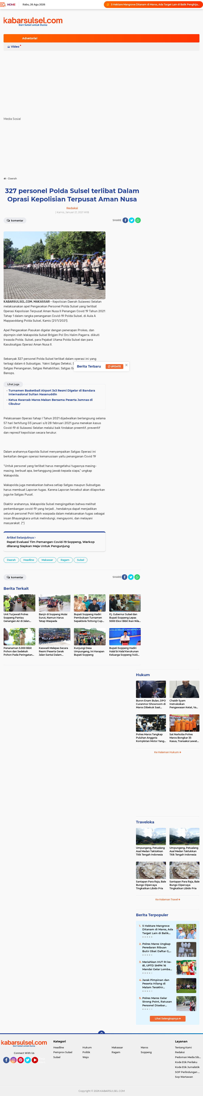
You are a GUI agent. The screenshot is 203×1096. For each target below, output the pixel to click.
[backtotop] (101, 1034)
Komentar (17, 220)
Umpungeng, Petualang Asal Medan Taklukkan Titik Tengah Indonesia (150, 851)
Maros (144, 1047)
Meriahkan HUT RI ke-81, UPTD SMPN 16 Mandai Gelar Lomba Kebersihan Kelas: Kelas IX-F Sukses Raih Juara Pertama (157, 965)
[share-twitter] (131, 220)
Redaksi (180, 1052)
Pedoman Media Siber (188, 1057)
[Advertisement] (101, 82)
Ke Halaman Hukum (166, 752)
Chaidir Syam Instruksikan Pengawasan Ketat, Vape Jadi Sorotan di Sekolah (184, 704)
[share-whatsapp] (138, 220)
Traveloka (145, 822)
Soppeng (146, 1052)
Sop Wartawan (184, 1076)
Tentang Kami (183, 1047)
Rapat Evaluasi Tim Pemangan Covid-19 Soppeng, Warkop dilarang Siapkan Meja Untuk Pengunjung (51, 544)
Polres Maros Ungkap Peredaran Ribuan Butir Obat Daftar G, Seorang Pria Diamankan (156, 947)
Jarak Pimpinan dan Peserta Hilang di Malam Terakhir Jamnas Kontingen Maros (155, 983)
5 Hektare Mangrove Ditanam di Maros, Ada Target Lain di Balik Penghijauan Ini (155, 4)
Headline (28, 559)
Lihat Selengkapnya (167, 1018)
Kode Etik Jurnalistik (187, 1067)
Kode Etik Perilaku (186, 1062)
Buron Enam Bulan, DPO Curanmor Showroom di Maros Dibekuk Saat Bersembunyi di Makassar (151, 704)
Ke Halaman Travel (166, 899)
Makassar (47, 559)
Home (11, 4)
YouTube (37, 1065)
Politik (86, 1052)
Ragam (65, 559)
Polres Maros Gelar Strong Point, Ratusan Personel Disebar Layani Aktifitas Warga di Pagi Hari (157, 1001)
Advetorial (29, 38)
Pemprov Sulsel (62, 1052)
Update (115, 366)
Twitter (29, 1065)
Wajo (85, 1057)
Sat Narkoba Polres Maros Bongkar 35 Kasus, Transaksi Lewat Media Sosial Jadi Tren (183, 738)
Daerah (11, 559)
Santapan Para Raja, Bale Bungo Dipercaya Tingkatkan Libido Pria (151, 885)
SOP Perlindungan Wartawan (189, 1072)
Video (15, 46)
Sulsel (80, 559)
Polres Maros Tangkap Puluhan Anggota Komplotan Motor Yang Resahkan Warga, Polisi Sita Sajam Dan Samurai (150, 738)
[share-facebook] (125, 220)
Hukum (143, 675)
